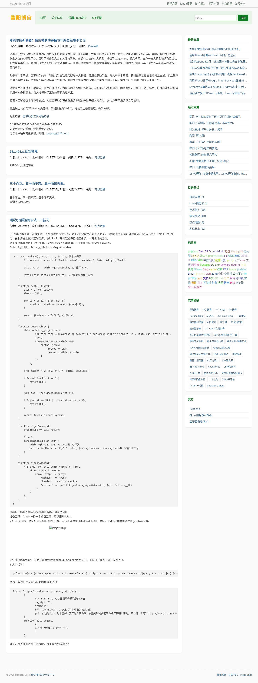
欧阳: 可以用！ (198, 135)
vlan (208, 273)
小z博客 (233, 309)
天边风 (210, 315)
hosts (232, 269)
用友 (200, 282)
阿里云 (195, 264)
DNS (194, 260)
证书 (237, 260)
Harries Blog (196, 315)
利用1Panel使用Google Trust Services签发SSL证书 (220, 80)
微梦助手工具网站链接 (36, 116)
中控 (221, 273)
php (240, 251)
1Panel (198, 269)
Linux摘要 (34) (198, 203)
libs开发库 (227, 360)
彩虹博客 (194, 309)
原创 (227, 251)
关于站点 (57, 17)
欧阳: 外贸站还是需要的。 (204, 148)
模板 (194, 282)
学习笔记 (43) (197, 216)
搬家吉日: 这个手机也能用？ (205, 142)
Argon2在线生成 (221, 347)
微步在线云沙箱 (215, 341)
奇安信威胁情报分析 (200, 334)
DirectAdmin (216, 251)
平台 (232, 278)
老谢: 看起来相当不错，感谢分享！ (209, 161)
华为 (194, 278)
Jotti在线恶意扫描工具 (225, 334)
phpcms (193, 251)
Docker (215, 264)
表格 (232, 282)
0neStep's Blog (215, 385)
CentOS (203, 251)
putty (230, 260)
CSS (231, 255)
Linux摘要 (186, 3)
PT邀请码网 (237, 322)
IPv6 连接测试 (221, 354)
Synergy (205, 264)
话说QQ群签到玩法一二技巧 (29, 220)
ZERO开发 (195, 373)
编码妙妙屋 (195, 328)
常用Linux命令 (77, 17)
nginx (209, 255)
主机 (243, 264)
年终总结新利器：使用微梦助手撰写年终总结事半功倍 (47, 40)
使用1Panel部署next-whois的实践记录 (212, 55)
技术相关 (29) (197, 209)
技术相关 (200, 3)
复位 (206, 278)
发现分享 (240, 3)
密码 (211, 278)
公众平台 (238, 273)
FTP (225, 269)
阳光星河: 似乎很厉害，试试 (205, 129)
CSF (220, 269)
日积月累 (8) (196, 197)
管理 (212, 260)
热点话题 (227, 3)
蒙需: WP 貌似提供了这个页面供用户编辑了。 (216, 116)
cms (242, 260)
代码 (224, 260)
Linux (234, 251)
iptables (241, 269)
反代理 (198, 287)
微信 (206, 260)
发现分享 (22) (197, 228)
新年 (226, 282)
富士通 (219, 278)
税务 (190, 269)
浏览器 (240, 282)
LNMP (191, 273)
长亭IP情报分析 (197, 379)
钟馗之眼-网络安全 (236, 341)
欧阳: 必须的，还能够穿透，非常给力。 (212, 123)
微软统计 (236, 354)
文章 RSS (233, 674)
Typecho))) (246, 674)
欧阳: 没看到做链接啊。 (203, 167)
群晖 (237, 255)
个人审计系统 (196, 385)
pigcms (200, 273)
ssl (226, 255)
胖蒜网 (223, 322)
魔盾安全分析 (196, 341)
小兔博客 (207, 309)
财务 (214, 282)
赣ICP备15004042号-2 (42, 674)
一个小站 (220, 309)
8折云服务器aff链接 (201, 415)
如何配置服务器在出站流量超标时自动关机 (214, 49)
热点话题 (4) (196, 222)
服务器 (195, 255)
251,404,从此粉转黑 (24, 151)
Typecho (194, 409)
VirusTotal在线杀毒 (215, 328)
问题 (220, 282)
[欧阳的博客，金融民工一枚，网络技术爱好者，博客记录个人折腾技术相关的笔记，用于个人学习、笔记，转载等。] (23, 18)
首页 (43, 17)
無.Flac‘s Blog (197, 366)
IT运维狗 (241, 315)
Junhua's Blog (225, 315)
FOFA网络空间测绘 (199, 347)
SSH (190, 287)
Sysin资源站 (228, 379)
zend (214, 273)
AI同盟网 (211, 322)
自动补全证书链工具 (200, 354)
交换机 (228, 273)
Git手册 (97, 17)
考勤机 (207, 282)
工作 (226, 278)
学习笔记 (213, 3)
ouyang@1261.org (57, 133)
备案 (200, 278)
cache (213, 269)
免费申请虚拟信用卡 (231, 373)
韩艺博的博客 (196, 322)
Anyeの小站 (214, 366)
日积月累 (172, 3)
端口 (202, 255)
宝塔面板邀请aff (198, 421)
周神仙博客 (230, 366)
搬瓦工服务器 (196, 360)
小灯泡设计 (213, 360)
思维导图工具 (211, 373)
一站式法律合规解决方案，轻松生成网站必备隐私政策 (221, 68)
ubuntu (235, 264)
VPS (200, 260)
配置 (218, 260)
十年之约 (213, 379)
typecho (218, 255)
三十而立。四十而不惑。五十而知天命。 (38, 183)
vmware (225, 264)
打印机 (240, 278)
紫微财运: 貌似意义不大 (203, 154)
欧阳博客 (221, 674)
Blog (206, 269)
